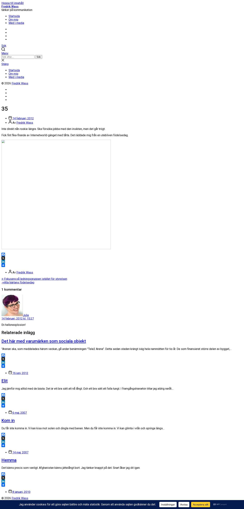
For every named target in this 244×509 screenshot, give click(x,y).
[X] (122, 258)
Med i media (16, 23)
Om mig (13, 19)
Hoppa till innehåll (12, 3)
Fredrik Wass (10, 6)
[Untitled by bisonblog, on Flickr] (56, 248)
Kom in (8, 420)
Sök (39, 57)
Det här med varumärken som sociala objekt (43, 341)
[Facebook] (122, 254)
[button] (122, 53)
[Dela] (122, 265)
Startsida (14, 16)
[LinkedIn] (122, 261)
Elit (4, 380)
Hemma (8, 460)
